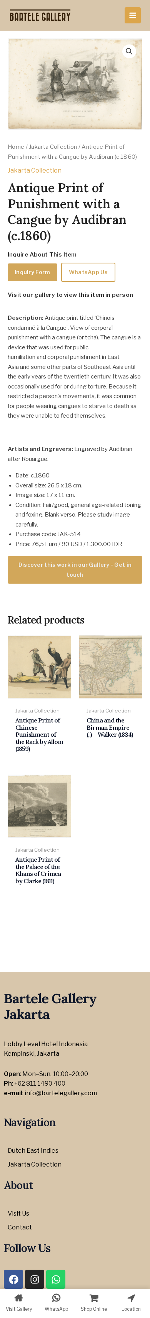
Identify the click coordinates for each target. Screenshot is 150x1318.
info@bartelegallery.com (61, 1093)
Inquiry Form (32, 272)
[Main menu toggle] (133, 15)
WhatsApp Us (88, 272)
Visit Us (18, 1213)
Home (16, 146)
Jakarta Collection (53, 146)
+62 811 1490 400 (39, 1083)
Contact (20, 1227)
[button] (129, 51)
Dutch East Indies (33, 1150)
